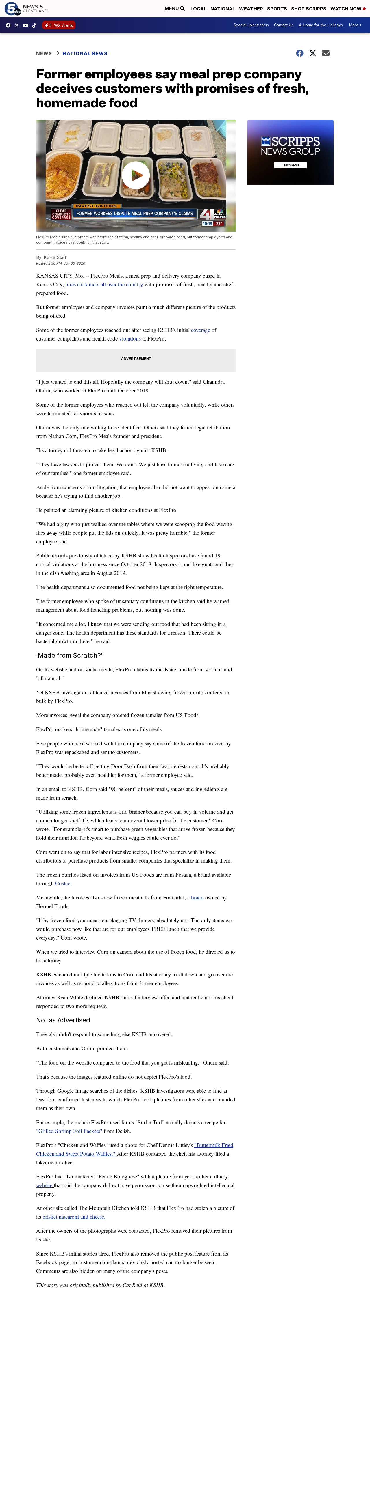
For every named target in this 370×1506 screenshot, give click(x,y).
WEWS (18, 25)
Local (198, 9)
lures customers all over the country (104, 284)
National (222, 9)
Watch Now (346, 9)
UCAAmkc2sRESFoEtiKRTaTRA (27, 25)
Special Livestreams (251, 25)
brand (197, 897)
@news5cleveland (35, 25)
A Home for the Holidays (321, 25)
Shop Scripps (308, 9)
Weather (251, 9)
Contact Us (284, 25)
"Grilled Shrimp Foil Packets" (69, 1130)
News (44, 53)
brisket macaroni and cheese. (74, 1216)
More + (355, 25)
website (44, 1185)
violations (130, 338)
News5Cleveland (9, 25)
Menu (172, 8)
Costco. (63, 883)
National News (85, 53)
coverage (200, 329)
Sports (277, 9)
